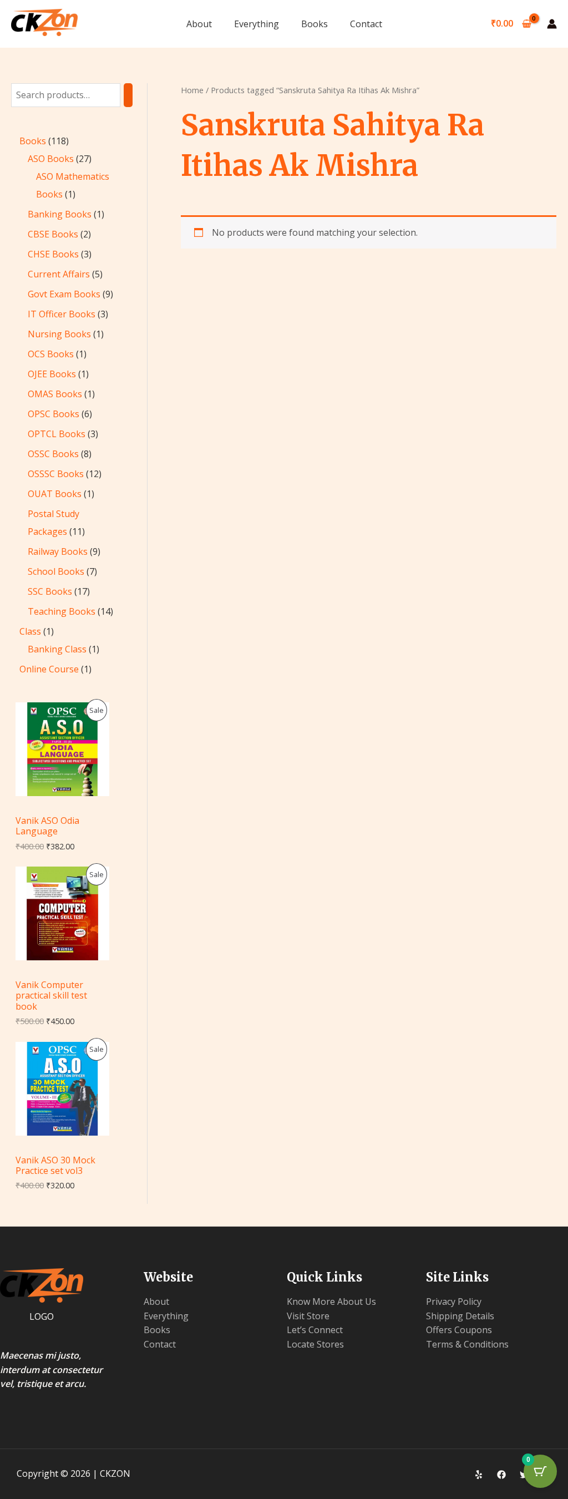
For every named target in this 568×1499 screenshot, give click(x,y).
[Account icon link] (552, 24)
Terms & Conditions (467, 1344)
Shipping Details (460, 1316)
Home (192, 89)
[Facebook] (501, 1474)
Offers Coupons (459, 1330)
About (199, 24)
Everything (256, 24)
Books (314, 24)
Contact (366, 24)
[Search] (128, 95)
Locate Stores (315, 1344)
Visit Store (308, 1316)
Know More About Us (331, 1301)
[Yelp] (478, 1474)
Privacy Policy (453, 1301)
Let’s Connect (315, 1330)
